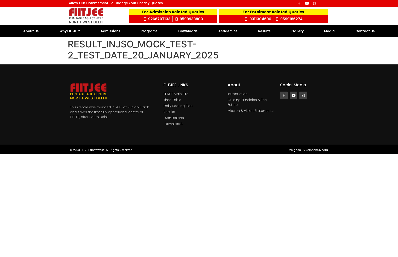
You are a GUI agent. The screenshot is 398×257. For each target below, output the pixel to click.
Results (264, 31)
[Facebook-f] (299, 3)
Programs (149, 31)
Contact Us (365, 31)
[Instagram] (314, 3)
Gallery (297, 31)
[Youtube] (307, 3)
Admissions (110, 31)
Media (329, 31)
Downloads (188, 31)
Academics (227, 31)
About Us (31, 31)
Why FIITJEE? (69, 31)
